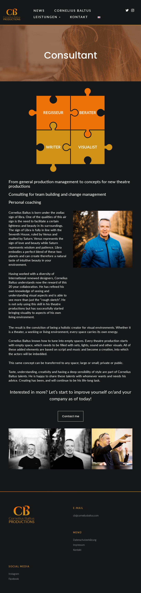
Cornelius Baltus (72, 10)
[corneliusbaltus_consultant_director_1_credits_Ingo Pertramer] (70, 448)
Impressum (79, 545)
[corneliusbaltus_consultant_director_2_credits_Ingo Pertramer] (29, 448)
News (39, 10)
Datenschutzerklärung (84, 540)
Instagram (14, 574)
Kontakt (79, 17)
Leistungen (46, 17)
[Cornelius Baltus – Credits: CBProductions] (112, 448)
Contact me (70, 416)
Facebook (14, 579)
